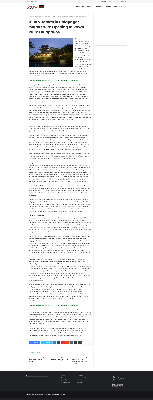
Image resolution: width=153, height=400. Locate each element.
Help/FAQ (79, 380)
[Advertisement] (111, 31)
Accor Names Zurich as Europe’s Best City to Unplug (59, 359)
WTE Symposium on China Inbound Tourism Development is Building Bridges (80, 360)
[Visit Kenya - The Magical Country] (35, 7)
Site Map (79, 382)
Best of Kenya (118, 6)
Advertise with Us (81, 378)
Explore (89, 6)
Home (31, 16)
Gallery (103, 1)
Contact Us (123, 1)
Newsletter (79, 375)
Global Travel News (113, 1)
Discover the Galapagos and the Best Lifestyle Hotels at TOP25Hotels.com (53, 80)
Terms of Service (65, 380)
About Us (63, 378)
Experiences (99, 6)
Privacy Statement (65, 382)
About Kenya (80, 6)
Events (108, 6)
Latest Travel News (39, 16)
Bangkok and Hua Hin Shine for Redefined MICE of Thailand (37, 359)
